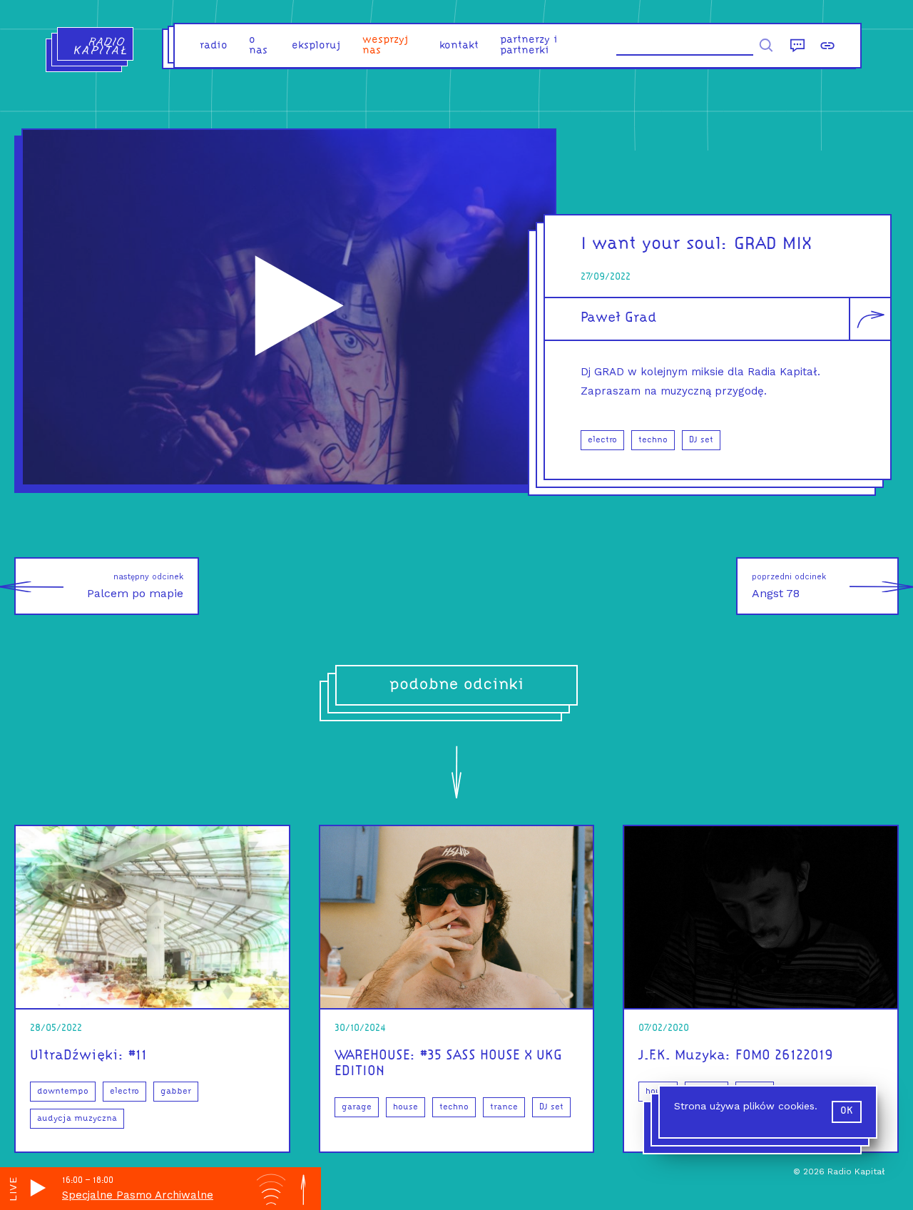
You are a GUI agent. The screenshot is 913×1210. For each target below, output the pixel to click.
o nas (258, 46)
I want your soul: (654, 244)
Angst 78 (789, 586)
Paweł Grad (619, 318)
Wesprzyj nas (385, 46)
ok (846, 1111)
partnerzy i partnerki (529, 46)
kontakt (459, 46)
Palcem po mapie (135, 586)
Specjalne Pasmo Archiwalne (137, 1195)
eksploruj (316, 46)
